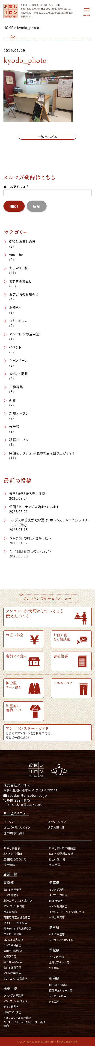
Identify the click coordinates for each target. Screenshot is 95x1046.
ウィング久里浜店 (13, 995)
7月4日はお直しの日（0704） (30, 551)
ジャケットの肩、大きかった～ (30, 538)
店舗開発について (14, 859)
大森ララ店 (9, 956)
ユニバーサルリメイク (16, 827)
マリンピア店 (56, 889)
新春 (12, 400)
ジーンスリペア (12, 822)
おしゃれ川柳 (18, 267)
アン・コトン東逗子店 (15, 1001)
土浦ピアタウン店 (59, 962)
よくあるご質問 (12, 854)
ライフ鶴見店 (11, 1006)
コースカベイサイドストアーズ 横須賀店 (24, 1023)
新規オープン (19, 413)
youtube (16, 254)
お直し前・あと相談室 (62, 848)
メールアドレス (16, 186)
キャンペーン (18, 360)
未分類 (14, 426)
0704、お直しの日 (22, 241)
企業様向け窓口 (13, 833)
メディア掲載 (18, 373)
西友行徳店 (55, 900)
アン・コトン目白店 (14, 906)
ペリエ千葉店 (57, 917)
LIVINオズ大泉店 (13, 939)
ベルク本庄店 (57, 934)
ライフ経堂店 (11, 895)
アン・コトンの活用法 (24, 334)
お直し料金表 (12, 848)
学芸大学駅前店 (12, 962)
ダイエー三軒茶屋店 (15, 923)
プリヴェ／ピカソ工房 (61, 940)
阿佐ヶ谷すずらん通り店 (17, 928)
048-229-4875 (18, 800)
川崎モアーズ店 (12, 1012)
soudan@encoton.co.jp (27, 795)
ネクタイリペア (57, 822)
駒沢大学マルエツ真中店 (17, 900)
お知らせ (15, 307)
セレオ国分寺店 (12, 967)
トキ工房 (54, 1001)
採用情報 (9, 865)
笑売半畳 (54, 865)
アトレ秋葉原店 (12, 973)
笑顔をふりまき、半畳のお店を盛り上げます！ (41, 453)
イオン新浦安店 (58, 906)
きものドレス (18, 320)
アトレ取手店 (56, 957)
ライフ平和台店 (12, 945)
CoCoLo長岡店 (58, 985)
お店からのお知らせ (23, 294)
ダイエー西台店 (12, 934)
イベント (15, 347)
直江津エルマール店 (61, 990)
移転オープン (19, 439)
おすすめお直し (20, 281)
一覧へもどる (47, 136)
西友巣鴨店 (10, 912)
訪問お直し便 (56, 827)
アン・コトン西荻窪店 (15, 978)
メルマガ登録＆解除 (61, 854)
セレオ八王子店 (12, 889)
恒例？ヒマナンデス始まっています (34, 506)
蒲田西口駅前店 (12, 951)
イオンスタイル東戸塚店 (17, 1018)
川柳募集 (16, 386)
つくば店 (54, 968)
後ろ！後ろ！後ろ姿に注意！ (28, 493)
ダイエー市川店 (58, 895)
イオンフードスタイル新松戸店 (66, 912)
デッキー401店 (57, 996)
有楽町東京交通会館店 (16, 917)
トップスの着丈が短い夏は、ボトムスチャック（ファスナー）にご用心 (48, 522)
